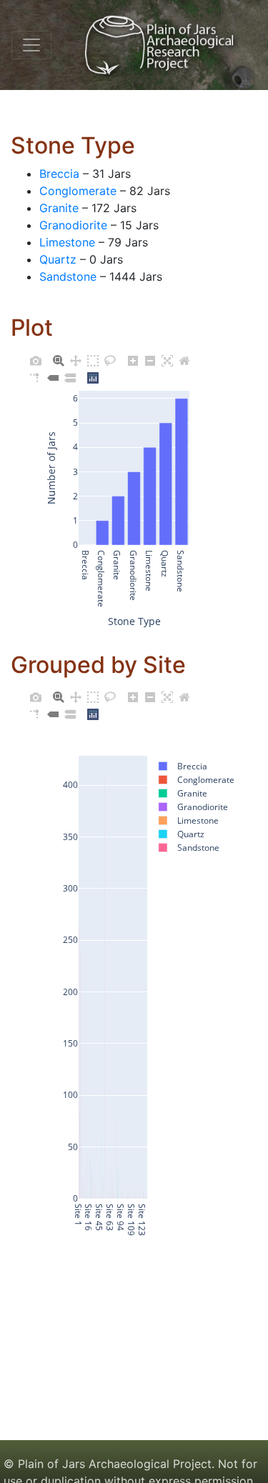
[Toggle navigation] (31, 45)
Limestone (67, 242)
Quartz (57, 259)
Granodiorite (73, 225)
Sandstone (67, 276)
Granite (59, 208)
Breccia (59, 173)
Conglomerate (77, 191)
